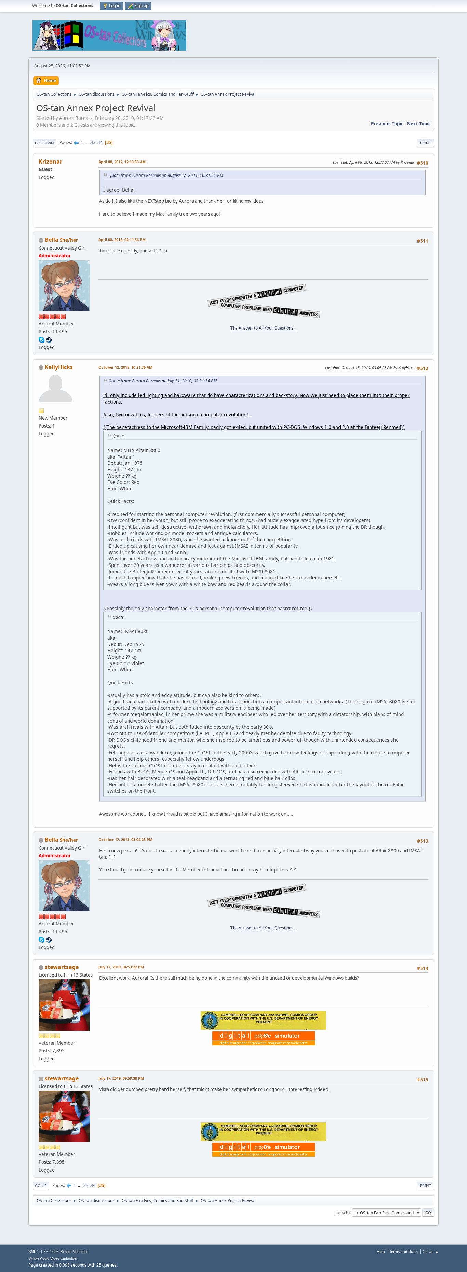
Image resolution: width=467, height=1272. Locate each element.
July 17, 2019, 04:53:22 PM (121, 966)
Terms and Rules (403, 1251)
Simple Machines (75, 1251)
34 (100, 142)
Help (381, 1251)
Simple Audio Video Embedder (53, 1258)
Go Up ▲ (431, 1251)
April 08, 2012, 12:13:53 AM (122, 161)
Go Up (41, 1185)
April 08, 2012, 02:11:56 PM (122, 239)
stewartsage (62, 967)
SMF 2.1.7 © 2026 (43, 1251)
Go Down (44, 142)
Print (425, 142)
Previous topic (387, 124)
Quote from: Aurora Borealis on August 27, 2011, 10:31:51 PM (165, 175)
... (87, 142)
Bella (51, 239)
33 (93, 142)
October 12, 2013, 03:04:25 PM (125, 839)
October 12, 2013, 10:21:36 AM (125, 367)
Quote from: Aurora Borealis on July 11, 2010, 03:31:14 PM (162, 381)
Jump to (342, 1212)
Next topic (419, 124)
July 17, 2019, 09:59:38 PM (121, 1078)
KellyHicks (59, 367)
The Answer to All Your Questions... (263, 328)
